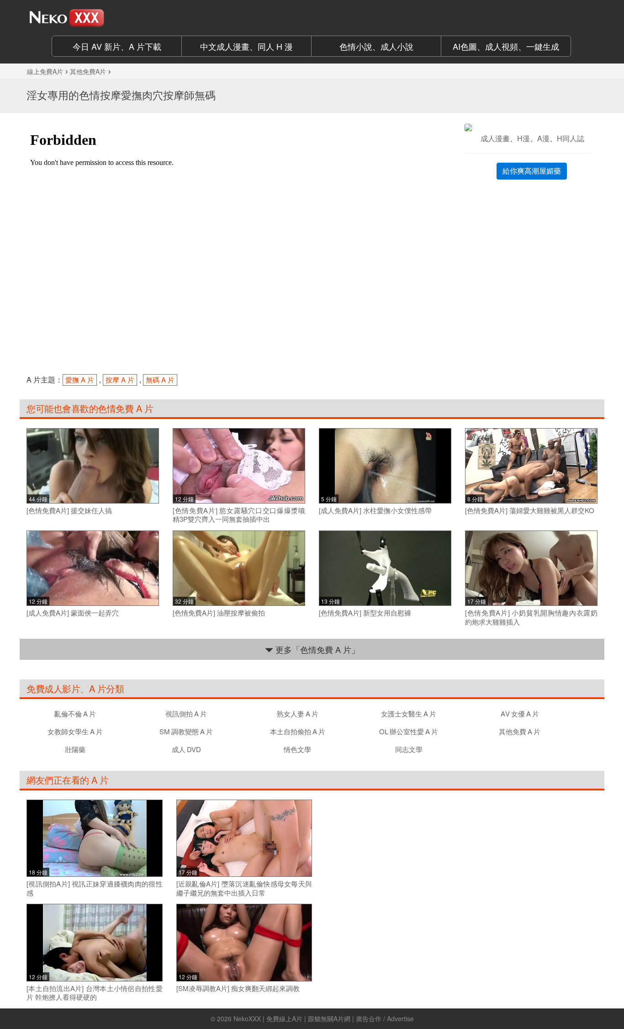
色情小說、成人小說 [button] (376, 46)
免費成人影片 (53, 688)
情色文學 (297, 749)
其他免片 (519, 731)
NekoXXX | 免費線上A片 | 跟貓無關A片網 (291, 1018)
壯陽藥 (75, 749)
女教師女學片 (75, 731)
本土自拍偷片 (297, 731)
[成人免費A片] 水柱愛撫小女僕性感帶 (375, 510)
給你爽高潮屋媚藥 (531, 170)
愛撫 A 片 (79, 379)
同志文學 (409, 749)
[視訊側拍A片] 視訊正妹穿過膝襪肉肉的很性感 (94, 888)
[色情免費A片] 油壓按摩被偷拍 (219, 612)
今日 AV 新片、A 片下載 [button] (117, 46)
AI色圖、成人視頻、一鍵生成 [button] (506, 46)
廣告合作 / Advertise (385, 1018)
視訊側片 (186, 713)
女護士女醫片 (408, 713)
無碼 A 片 (160, 379)
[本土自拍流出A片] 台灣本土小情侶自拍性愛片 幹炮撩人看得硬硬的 (94, 993)
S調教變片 (186, 731)
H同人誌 (570, 138)
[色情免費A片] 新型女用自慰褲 (365, 612)
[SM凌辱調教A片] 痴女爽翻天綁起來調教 (238, 988)
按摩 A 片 (120, 379)
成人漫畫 (495, 138)
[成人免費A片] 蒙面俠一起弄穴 (72, 612)
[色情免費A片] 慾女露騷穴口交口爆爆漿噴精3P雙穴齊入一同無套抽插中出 (239, 515)
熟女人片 (297, 713)
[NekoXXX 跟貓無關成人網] (92, 18)
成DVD (186, 749)
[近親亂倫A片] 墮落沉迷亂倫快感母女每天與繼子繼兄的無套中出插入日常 (244, 888)
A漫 (543, 138)
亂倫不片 (75, 713)
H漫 (523, 138)
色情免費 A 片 (125, 408)
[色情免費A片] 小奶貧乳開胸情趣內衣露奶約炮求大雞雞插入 (531, 617)
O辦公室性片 (408, 731)
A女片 (520, 713)
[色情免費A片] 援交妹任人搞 (69, 510)
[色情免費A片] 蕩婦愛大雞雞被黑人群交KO (529, 510)
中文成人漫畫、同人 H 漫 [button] (246, 46)
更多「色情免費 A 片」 (316, 649)
